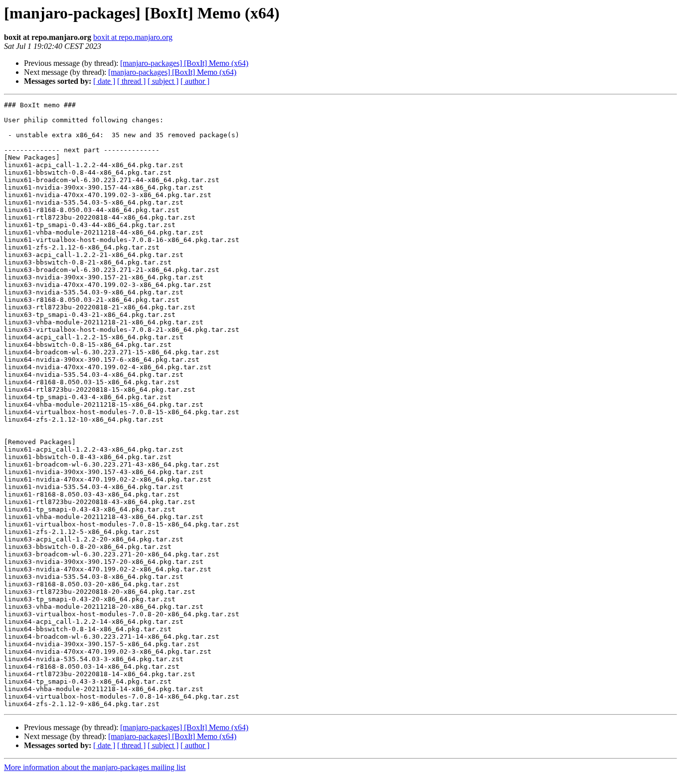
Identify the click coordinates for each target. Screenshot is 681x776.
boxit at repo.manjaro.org (132, 37)
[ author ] (194, 81)
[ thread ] (131, 81)
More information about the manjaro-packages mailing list (94, 767)
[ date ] (104, 81)
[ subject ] (163, 81)
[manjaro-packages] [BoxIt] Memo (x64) (184, 63)
